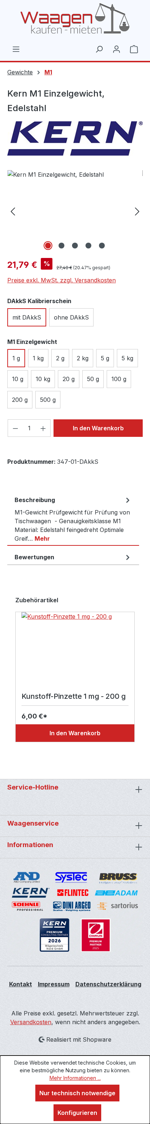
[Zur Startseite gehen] (75, 18)
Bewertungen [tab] (34, 557)
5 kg (127, 358)
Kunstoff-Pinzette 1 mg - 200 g (73, 696)
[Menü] (16, 49)
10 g (17, 379)
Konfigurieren (77, 1112)
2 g (60, 358)
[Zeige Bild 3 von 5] (75, 245)
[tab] (73, 519)
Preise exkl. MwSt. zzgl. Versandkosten (61, 280)
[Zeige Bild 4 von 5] (88, 245)
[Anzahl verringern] (15, 428)
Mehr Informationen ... (75, 1078)
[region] (75, 211)
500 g (48, 399)
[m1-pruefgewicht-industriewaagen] (75, 211)
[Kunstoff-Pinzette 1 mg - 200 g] (75, 648)
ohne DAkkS (71, 317)
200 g (20, 399)
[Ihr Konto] (116, 49)
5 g (105, 358)
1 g (16, 358)
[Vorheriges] (12, 211)
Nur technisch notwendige (77, 1093)
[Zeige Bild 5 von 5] (102, 245)
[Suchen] (99, 49)
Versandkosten (30, 1022)
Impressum (54, 984)
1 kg (38, 358)
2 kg (82, 358)
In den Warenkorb (98, 428)
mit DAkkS (26, 317)
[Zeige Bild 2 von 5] (61, 245)
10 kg (43, 379)
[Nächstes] (137, 211)
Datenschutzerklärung (108, 984)
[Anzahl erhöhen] (43, 428)
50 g (93, 379)
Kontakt (20, 984)
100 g (118, 379)
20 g (69, 379)
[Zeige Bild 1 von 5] (48, 245)
